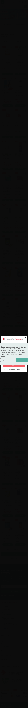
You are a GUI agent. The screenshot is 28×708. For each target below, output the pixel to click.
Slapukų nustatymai (7, 360)
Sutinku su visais (21, 360)
